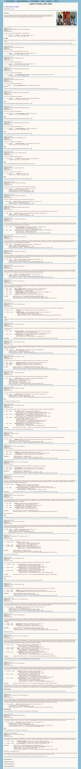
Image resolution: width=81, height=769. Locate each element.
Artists (56, 1)
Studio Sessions (10, 1)
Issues (42, 1)
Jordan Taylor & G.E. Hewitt (12, 6)
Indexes (49, 1)
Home (2, 1)
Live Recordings (35, 1)
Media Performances (22, 1)
